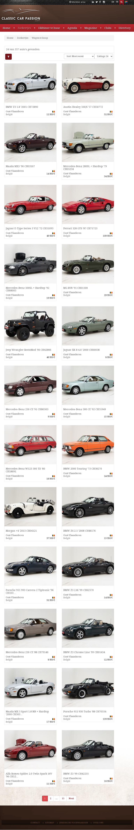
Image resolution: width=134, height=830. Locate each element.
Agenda (72, 28)
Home (6, 28)
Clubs (107, 28)
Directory (125, 28)
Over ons (98, 823)
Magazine (90, 28)
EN (113, 2)
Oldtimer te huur (49, 28)
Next (71, 798)
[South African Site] (126, 2)
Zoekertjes (24, 28)
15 (63, 798)
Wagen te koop (40, 38)
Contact (35, 823)
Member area (78, 2)
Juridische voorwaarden (73, 823)
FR (117, 2)
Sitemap (49, 823)
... (56, 798)
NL (121, 2)
